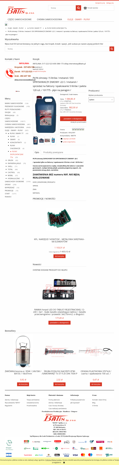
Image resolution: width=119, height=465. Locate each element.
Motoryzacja (9, 115)
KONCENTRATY (16, 142)
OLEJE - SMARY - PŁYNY (14, 130)
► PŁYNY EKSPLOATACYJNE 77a (16, 154)
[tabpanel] (59, 176)
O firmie (95, 406)
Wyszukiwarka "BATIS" (12, 403)
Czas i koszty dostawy (56, 406)
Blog (93, 403)
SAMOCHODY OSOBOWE (14, 181)
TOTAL (10, 169)
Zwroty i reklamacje (11, 400)
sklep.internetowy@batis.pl (25, 80)
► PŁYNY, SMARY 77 (15, 133)
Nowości (8, 197)
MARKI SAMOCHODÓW (14, 103)
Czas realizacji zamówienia (57, 408)
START (7, 193)
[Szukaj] (78, 8)
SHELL (10, 166)
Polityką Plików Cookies (53, 460)
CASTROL (11, 172)
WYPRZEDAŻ (9, 187)
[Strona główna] (20, 9)
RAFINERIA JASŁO (14, 163)
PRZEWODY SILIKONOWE (14, 106)
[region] (17, 91)
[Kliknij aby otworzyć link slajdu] (94, 68)
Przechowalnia (32, 406)
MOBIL (10, 175)
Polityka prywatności (77, 400)
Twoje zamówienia (33, 400)
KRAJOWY (71, 133)
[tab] (37, 152)
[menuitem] (19, 19)
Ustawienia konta (33, 403)
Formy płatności (54, 400)
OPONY (8, 184)
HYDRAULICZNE (14, 178)
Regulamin (8, 406)
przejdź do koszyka (39, 71)
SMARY (13, 139)
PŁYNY (12, 136)
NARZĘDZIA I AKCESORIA (14, 127)
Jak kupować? (75, 403)
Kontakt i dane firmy (99, 400)
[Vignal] (17, 91)
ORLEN (10, 160)
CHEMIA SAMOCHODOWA (15, 124)
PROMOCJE (9, 190)
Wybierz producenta (96, 95)
